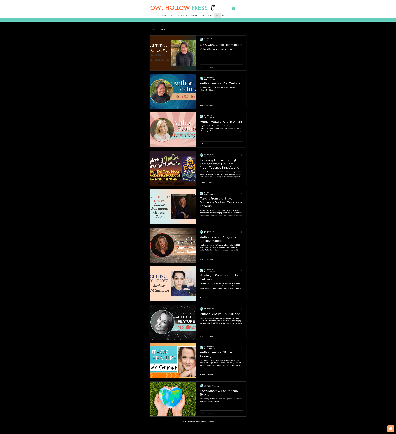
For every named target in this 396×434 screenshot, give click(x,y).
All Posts (152, 29)
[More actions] (242, 39)
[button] (233, 8)
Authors (162, 29)
